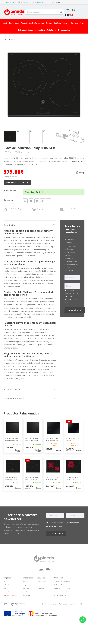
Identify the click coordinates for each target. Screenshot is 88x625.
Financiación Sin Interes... (62, 592)
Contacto (7, 592)
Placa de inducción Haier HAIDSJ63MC (52, 439)
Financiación (41, 588)
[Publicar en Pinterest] (48, 200)
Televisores (27, 595)
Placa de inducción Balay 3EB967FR (11, 478)
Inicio (6, 39)
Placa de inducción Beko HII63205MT (31, 439)
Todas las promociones (62, 581)
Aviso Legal (52, 604)
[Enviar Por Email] (31, 200)
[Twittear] (42, 200)
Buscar (61, 12)
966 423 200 (39, 2)
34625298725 (25, 2)
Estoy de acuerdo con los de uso (71, 296)
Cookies (80, 604)
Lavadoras (26, 588)
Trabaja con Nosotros (11, 595)
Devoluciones (41, 581)
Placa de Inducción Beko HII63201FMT (12, 439)
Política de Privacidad (67, 604)
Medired (18, 605)
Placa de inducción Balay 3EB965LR (31, 478)
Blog (5, 588)
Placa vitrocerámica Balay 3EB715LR (73, 478)
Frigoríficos (26, 581)
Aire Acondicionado (60, 595)
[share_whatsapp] (25, 200)
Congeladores (27, 585)
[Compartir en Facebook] (36, 200)
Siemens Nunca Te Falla (62, 588)
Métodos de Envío (43, 585)
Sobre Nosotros (9, 585)
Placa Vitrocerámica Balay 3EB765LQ (52, 478)
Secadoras (26, 592)
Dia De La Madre (59, 585)
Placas (13, 39)
